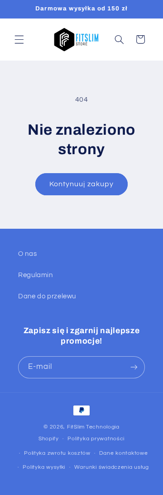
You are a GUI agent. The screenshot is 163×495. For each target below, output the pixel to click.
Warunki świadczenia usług (111, 467)
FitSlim (76, 426)
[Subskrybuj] (134, 367)
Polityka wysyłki (44, 467)
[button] (19, 39)
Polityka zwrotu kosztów (57, 453)
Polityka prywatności (96, 438)
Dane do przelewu (47, 296)
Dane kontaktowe (123, 453)
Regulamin (35, 275)
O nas (27, 253)
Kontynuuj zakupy (81, 184)
